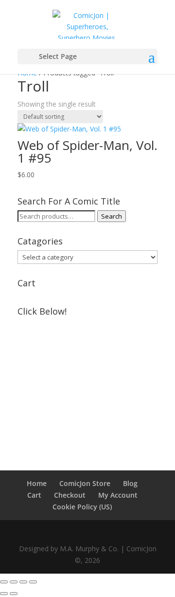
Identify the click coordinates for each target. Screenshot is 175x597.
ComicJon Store (84, 483)
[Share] (23, 581)
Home (37, 483)
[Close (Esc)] (33, 581)
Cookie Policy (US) (82, 506)
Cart (34, 495)
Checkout (70, 495)
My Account (118, 495)
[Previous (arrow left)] (4, 593)
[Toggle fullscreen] (14, 581)
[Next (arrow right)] (14, 593)
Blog (130, 483)
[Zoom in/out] (4, 581)
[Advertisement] (88, 381)
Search (111, 216)
